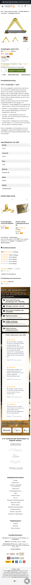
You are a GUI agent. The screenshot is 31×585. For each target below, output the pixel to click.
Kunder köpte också (13, 74)
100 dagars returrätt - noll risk (15, 306)
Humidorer (19, 240)
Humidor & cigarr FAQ (15, 511)
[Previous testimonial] (3, 376)
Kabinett (12, 240)
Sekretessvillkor (15, 495)
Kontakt (15, 480)
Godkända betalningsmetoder (15, 507)
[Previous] (2, 74)
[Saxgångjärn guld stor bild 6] (15, 40)
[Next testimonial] (27, 376)
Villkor (15, 493)
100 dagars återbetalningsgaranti (15, 500)
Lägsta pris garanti (11, 315)
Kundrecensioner (26, 74)
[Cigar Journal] (17, 430)
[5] (9, 51)
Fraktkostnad (15, 488)
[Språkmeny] (15, 581)
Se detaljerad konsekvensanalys (20, 577)
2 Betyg (13, 51)
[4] (8, 51)
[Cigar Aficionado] (6, 430)
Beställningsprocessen (15, 491)
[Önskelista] (28, 7)
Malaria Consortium (13, 570)
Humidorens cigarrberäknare (15, 514)
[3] (6, 51)
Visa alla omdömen (16, 549)
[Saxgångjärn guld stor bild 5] (6, 40)
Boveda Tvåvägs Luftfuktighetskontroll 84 (22, 223)
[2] (5, 51)
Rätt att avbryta (15, 504)
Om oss (15, 497)
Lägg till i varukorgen (16, 70)
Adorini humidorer (5, 242)
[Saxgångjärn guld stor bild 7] (25, 40)
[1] (3, 51)
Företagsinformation (15, 509)
